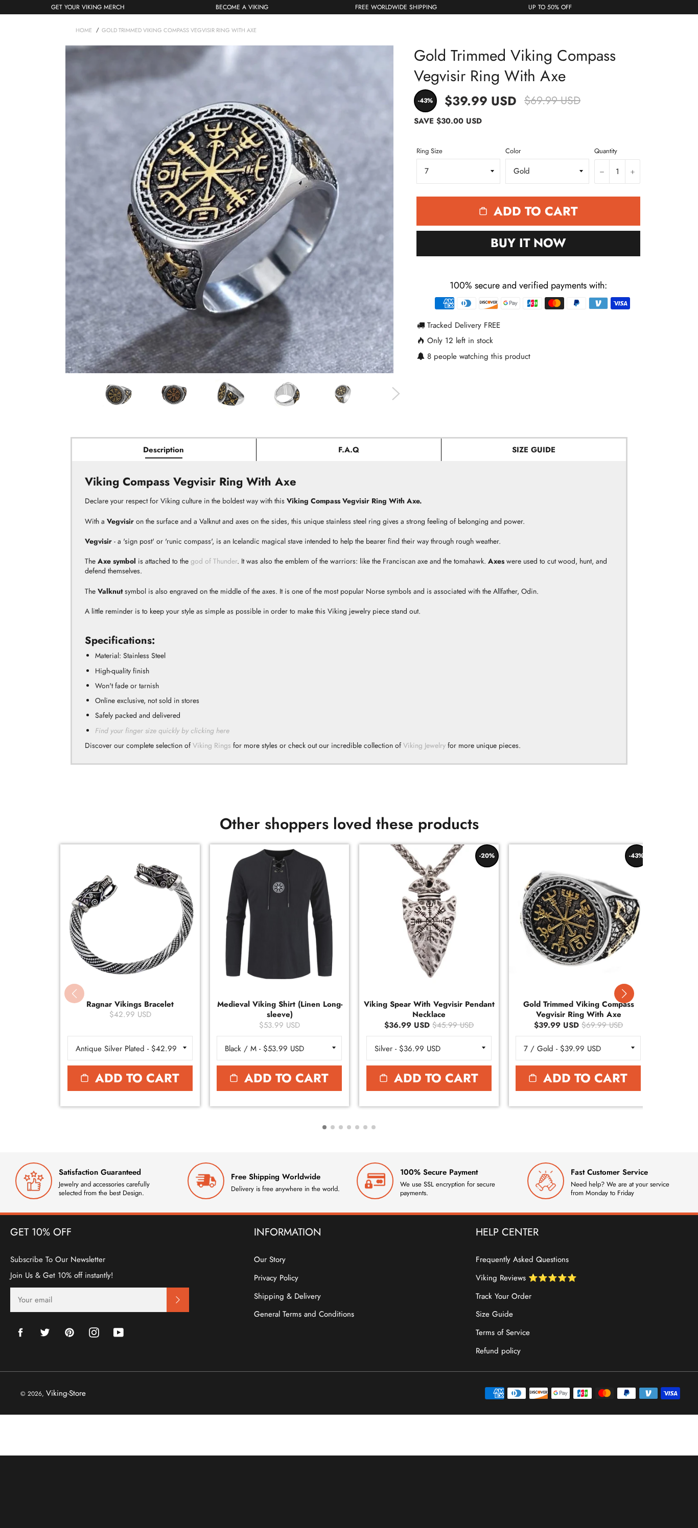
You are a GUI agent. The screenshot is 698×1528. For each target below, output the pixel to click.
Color (513, 151)
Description (163, 449)
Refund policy (498, 1350)
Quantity (605, 151)
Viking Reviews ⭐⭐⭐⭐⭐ (526, 1277)
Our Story (270, 1259)
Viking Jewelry (424, 745)
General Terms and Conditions (304, 1314)
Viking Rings (212, 745)
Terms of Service (503, 1332)
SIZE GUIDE (533, 449)
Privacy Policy (276, 1277)
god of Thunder (214, 561)
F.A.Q (348, 449)
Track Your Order (503, 1296)
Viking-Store (66, 1393)
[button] (624, 993)
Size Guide (494, 1314)
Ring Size (429, 151)
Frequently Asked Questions (522, 1259)
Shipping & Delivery (287, 1296)
